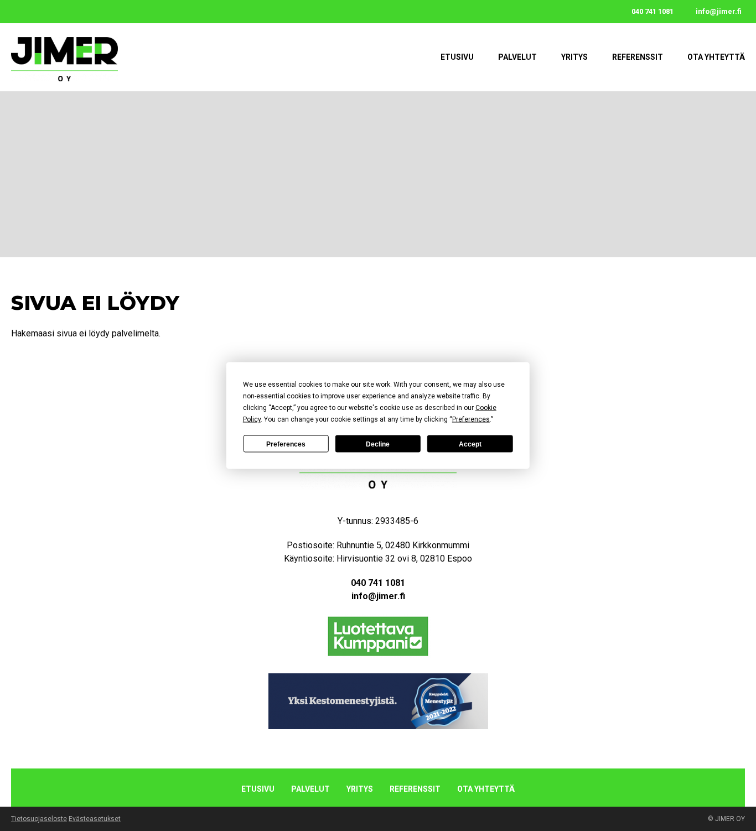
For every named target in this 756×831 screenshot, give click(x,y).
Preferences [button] (471, 419)
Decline (378, 444)
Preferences (285, 444)
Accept (470, 444)
